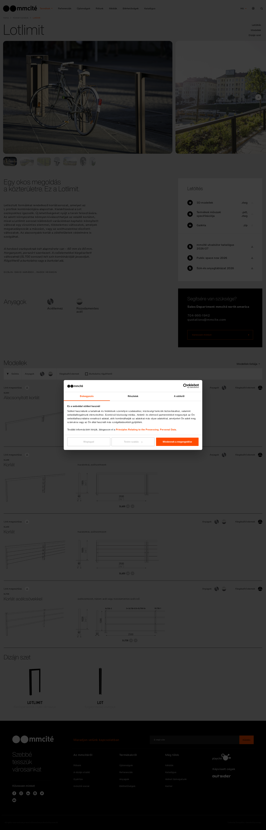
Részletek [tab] (133, 396)
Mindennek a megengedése (177, 441)
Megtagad (88, 441)
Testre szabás (131, 441)
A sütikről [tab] (179, 396)
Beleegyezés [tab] (87, 396)
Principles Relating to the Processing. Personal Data (146, 429)
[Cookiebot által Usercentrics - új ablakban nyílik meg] (185, 386)
